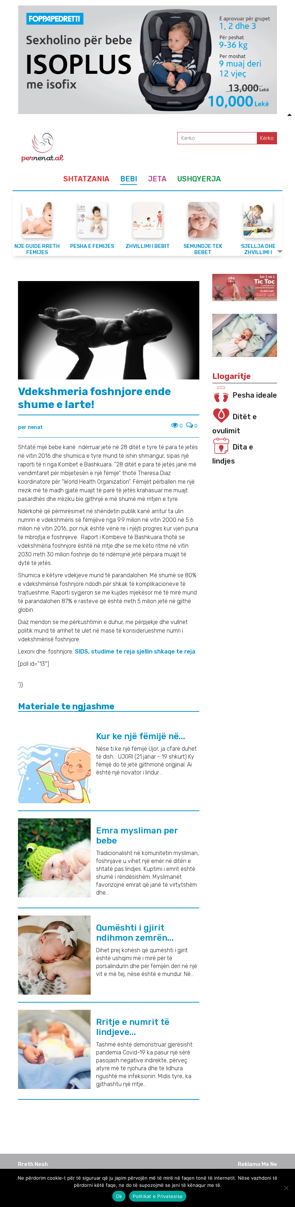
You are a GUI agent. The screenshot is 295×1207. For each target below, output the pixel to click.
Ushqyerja (199, 179)
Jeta (157, 179)
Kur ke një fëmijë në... (140, 736)
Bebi (128, 179)
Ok (119, 1196)
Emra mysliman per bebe (137, 836)
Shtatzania (86, 179)
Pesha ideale (254, 395)
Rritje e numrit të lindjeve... (132, 1027)
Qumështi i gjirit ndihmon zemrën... (135, 933)
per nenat (30, 427)
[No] (286, 1188)
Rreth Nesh (33, 1164)
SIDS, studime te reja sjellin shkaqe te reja (136, 651)
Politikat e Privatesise (158, 1196)
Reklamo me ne (257, 1164)
